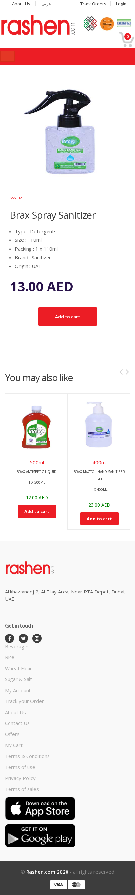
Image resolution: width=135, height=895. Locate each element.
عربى (46, 3)
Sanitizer (18, 198)
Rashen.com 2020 (47, 871)
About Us (21, 3)
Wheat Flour (18, 668)
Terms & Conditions (27, 756)
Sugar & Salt (18, 679)
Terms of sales (22, 789)
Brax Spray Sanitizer (53, 214)
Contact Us (17, 723)
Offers (12, 734)
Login (121, 3)
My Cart (14, 745)
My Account (18, 690)
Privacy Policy (20, 778)
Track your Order (24, 701)
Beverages (17, 646)
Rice (9, 657)
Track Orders (93, 3)
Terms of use (20, 767)
